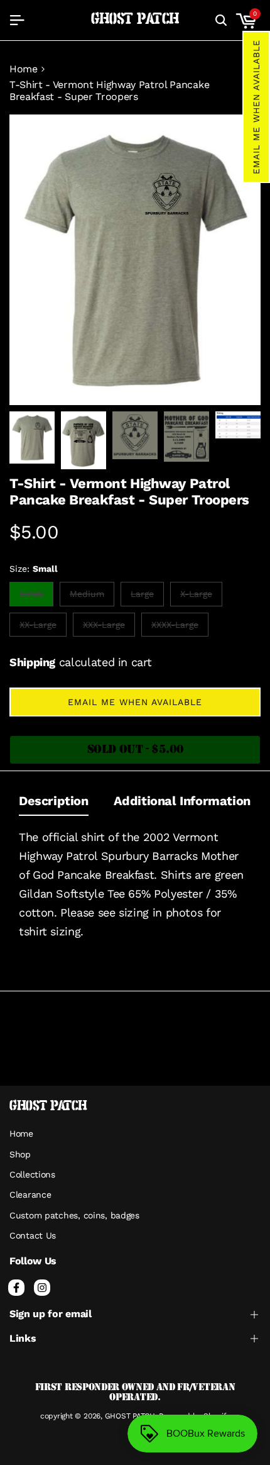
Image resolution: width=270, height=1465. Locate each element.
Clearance (30, 1194)
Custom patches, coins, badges (74, 1215)
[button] (256, 107)
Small (34, 597)
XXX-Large (103, 628)
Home (23, 69)
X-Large (196, 597)
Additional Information (182, 800)
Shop (20, 1154)
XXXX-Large (174, 628)
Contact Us (32, 1235)
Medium (86, 597)
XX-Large (38, 628)
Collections (32, 1174)
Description (54, 800)
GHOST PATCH (135, 19)
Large (145, 597)
